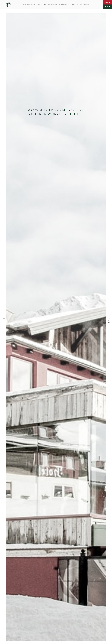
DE (109, 319)
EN (109, 322)
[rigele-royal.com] (8, 4)
